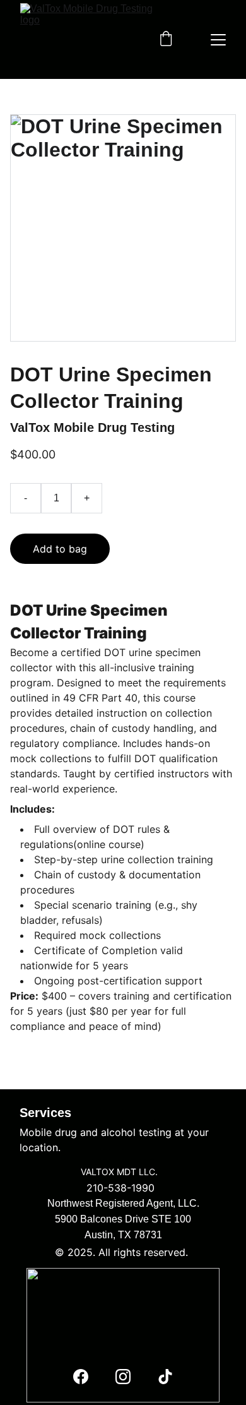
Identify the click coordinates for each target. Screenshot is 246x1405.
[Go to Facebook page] (80, 1376)
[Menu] (218, 39)
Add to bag (60, 548)
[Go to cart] (166, 39)
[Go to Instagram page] (123, 1376)
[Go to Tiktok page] (165, 1376)
